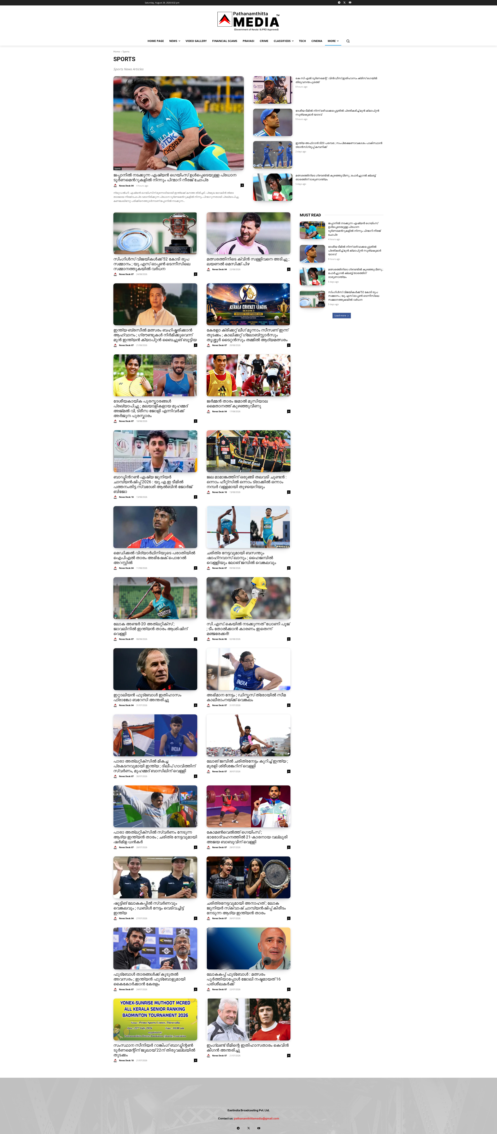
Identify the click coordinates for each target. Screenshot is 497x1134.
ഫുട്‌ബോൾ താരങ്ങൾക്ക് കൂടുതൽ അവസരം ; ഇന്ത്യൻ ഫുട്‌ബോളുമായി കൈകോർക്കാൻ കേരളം (149, 979)
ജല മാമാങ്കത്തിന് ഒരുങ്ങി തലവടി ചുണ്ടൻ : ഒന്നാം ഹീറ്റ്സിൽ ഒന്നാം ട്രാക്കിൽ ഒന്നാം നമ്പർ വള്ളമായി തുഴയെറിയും (247, 482)
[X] (344, 3)
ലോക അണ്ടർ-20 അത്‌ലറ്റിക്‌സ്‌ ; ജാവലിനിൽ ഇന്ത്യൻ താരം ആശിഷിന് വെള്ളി (150, 629)
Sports (118, 168)
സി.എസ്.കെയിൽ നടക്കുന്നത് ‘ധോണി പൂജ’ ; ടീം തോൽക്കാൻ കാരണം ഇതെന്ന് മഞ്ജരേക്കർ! (248, 629)
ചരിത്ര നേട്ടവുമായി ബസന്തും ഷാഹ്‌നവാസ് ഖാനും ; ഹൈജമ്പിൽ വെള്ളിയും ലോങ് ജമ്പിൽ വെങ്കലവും (241, 558)
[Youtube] (350, 3)
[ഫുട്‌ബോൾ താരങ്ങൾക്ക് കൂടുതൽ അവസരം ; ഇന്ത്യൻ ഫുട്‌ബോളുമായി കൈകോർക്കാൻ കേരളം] (155, 948)
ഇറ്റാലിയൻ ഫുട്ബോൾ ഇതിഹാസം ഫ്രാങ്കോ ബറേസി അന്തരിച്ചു (147, 697)
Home (116, 51)
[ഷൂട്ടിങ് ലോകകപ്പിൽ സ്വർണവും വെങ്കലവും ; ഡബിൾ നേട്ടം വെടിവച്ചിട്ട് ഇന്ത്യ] (155, 877)
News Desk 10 (126, 496)
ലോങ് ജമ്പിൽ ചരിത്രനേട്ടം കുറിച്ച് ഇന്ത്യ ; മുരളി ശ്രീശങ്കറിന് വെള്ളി (247, 763)
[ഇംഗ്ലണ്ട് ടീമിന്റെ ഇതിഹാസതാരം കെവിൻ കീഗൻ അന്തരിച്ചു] (248, 1019)
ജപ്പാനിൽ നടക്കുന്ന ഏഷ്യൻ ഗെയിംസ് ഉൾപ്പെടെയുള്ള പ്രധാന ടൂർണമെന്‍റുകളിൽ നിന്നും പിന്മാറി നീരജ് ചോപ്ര (174, 177)
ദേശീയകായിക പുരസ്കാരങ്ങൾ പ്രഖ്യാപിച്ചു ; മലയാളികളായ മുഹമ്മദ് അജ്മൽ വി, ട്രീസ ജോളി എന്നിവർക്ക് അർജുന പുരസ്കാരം (150, 408)
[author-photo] (115, 186)
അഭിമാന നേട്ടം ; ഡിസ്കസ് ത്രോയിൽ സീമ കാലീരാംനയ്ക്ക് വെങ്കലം (246, 697)
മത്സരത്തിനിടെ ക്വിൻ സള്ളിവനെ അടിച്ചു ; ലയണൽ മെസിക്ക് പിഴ (248, 261)
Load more (340, 315)
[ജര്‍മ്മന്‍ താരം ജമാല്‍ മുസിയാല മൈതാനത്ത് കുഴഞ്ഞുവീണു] (248, 375)
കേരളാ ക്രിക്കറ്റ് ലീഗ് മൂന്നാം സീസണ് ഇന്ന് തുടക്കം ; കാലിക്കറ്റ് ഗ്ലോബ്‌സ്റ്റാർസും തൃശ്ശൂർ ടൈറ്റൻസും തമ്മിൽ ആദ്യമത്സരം (247, 335)
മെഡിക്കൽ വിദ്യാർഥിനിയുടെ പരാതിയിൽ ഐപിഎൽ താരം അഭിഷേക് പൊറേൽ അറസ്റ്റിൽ (154, 558)
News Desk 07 (126, 274)
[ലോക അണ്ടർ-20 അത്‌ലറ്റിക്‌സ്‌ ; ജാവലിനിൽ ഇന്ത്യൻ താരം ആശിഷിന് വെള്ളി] (155, 598)
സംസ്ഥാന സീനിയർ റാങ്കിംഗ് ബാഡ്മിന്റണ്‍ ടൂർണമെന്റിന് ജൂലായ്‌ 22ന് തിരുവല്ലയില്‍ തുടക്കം (154, 1050)
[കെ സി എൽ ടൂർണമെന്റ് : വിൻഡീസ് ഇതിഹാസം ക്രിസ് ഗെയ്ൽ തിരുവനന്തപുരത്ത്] (272, 90)
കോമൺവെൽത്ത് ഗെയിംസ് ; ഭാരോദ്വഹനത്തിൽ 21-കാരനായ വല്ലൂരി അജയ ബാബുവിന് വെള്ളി (247, 837)
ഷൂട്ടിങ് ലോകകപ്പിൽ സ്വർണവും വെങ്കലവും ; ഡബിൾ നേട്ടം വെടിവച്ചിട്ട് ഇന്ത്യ (148, 908)
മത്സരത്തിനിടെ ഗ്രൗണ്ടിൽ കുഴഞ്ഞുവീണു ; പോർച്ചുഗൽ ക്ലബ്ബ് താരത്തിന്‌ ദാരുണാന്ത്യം (355, 273)
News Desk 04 (126, 185)
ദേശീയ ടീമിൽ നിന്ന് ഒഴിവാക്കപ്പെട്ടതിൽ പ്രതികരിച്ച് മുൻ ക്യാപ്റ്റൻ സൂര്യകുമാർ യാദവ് (354, 250)
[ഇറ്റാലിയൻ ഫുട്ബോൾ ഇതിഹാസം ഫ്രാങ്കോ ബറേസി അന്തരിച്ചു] (155, 669)
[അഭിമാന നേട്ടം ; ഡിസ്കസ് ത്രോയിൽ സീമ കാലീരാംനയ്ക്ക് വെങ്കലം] (248, 669)
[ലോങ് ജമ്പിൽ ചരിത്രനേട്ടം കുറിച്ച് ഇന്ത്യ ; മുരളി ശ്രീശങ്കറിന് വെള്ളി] (248, 735)
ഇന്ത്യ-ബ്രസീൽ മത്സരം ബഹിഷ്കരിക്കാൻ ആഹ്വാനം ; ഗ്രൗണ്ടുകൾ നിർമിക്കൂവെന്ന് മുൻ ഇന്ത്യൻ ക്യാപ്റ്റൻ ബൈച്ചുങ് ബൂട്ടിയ (155, 335)
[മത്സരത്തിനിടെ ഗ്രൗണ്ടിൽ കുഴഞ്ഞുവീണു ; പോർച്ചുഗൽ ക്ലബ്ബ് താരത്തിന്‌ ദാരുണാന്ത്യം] (272, 187)
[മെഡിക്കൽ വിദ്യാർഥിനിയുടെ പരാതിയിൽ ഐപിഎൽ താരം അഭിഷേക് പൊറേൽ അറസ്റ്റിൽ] (155, 527)
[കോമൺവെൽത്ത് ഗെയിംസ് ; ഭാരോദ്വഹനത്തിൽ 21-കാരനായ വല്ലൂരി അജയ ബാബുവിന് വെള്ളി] (248, 806)
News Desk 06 (219, 639)
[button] (348, 41)
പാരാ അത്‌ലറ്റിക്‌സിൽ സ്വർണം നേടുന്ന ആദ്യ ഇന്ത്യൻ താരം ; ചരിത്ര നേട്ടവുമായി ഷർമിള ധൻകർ (155, 837)
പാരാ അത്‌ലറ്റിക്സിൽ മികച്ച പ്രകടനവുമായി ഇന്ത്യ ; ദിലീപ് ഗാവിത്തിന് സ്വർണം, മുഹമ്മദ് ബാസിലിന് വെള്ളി (154, 766)
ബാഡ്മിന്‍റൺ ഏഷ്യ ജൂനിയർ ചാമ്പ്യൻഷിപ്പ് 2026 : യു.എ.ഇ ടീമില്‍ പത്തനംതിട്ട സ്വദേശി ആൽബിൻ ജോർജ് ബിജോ (152, 484)
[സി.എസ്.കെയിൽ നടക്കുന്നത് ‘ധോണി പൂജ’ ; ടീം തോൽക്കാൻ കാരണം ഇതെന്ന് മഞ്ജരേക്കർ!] (248, 598)
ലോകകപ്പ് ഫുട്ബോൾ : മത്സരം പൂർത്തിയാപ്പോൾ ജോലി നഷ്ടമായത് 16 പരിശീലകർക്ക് (244, 979)
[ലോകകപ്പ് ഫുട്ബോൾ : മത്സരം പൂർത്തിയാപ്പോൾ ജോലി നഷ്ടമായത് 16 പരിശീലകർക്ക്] (248, 948)
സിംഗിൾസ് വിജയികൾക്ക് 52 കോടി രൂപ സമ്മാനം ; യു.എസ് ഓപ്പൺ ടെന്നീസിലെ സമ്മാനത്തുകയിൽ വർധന (151, 264)
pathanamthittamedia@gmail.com (256, 1118)
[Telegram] (339, 3)
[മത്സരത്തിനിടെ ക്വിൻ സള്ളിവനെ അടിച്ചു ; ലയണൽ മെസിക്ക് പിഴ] (248, 233)
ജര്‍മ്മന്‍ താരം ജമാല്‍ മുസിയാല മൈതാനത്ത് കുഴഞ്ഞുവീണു (237, 403)
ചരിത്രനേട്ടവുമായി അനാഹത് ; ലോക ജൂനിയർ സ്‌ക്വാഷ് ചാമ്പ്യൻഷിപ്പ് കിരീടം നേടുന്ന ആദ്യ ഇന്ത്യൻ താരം (246, 908)
